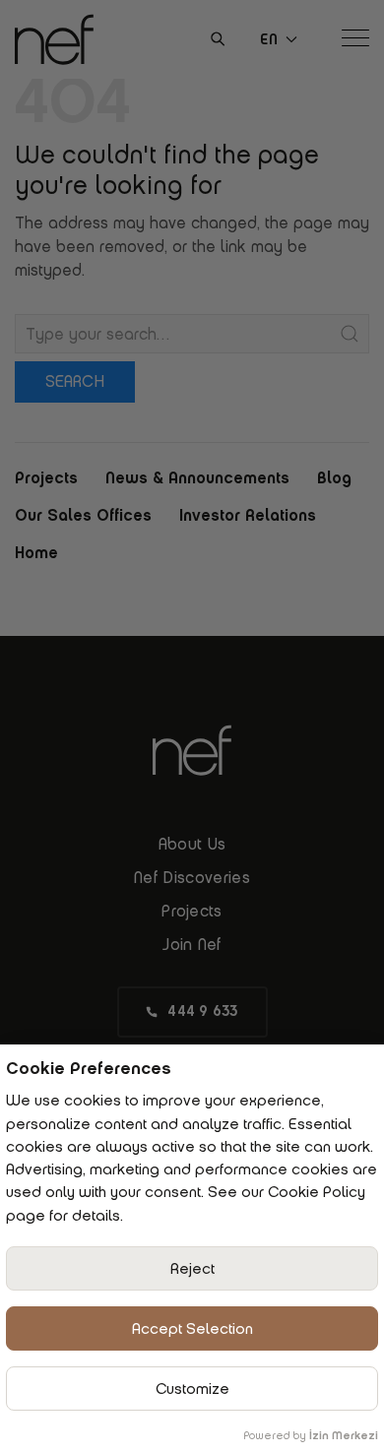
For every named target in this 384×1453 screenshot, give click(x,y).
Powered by (310, 1435)
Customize (192, 1388)
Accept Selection (192, 1328)
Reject (192, 1268)
